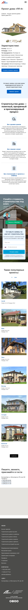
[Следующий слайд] (24, 30)
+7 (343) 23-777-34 (6, 483)
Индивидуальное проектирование (9, 548)
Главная (3, 13)
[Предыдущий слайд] (4, 30)
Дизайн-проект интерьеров (8, 555)
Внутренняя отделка (6, 550)
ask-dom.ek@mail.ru (6, 574)
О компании (4, 560)
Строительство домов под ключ (9, 531)
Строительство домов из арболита (9, 541)
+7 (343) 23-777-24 (6, 482)
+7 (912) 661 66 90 (6, 480)
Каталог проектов (5, 529)
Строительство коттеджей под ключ (10, 544)
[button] (10, 70)
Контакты (3, 563)
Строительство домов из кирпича (9, 539)
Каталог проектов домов (13, 13)
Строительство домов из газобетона (10, 534)
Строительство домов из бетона (9, 536)
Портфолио (4, 558)
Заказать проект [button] (14, 91)
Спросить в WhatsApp (14, 222)
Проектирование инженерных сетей (10, 553)
